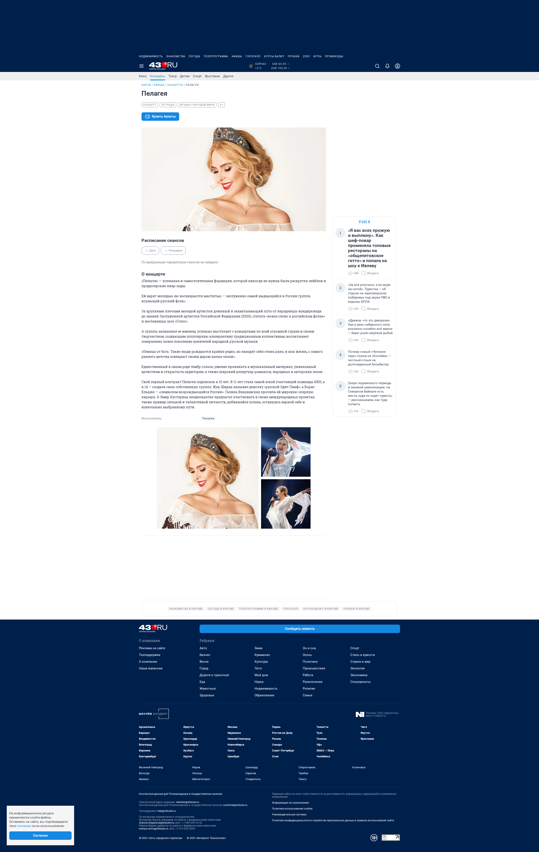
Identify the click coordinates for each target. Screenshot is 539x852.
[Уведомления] (387, 66)
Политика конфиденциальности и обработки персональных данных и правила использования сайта (333, 820)
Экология (357, 668)
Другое (228, 76)
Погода (194, 56)
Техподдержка (149, 655)
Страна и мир (360, 662)
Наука (259, 682)
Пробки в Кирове (356, 608)
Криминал (262, 655)
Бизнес (205, 655)
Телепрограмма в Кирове (258, 608)
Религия (309, 688)
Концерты (157, 76)
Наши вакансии (151, 668)
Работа (308, 675)
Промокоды (334, 56)
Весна (204, 662)
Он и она (309, 648)
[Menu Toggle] (141, 66)
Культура (261, 662)
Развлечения (312, 682)
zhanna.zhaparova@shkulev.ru (156, 822)
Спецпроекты (360, 682)
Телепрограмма (216, 56)
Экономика (358, 675)
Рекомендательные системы (289, 814)
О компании (148, 662)
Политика (310, 662)
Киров (146, 85)
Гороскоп (253, 56)
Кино (143, 76)
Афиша (237, 56)
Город (204, 668)
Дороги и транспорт (214, 675)
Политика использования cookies (292, 808)
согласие (24, 826)
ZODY (306, 56)
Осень (307, 655)
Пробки (294, 56)
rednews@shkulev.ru (187, 802)
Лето (258, 668)
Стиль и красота (362, 655)
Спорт (197, 76)
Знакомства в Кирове (186, 608)
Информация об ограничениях (290, 802)
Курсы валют (274, 56)
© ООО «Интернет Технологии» (206, 838)
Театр (172, 76)
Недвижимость (151, 56)
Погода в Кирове (221, 608)
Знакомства (175, 56)
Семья (307, 695)
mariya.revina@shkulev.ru (153, 828)
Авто (203, 648)
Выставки (212, 76)
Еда (202, 682)
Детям (184, 76)
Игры (318, 56)
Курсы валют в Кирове (320, 608)
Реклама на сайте (152, 648)
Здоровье (207, 695)
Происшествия (314, 668)
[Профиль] (397, 66)
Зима (258, 648)
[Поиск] (377, 66)
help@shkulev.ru (166, 811)
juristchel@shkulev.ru (235, 805)
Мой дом (261, 675)
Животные (208, 688)
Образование (264, 695)
